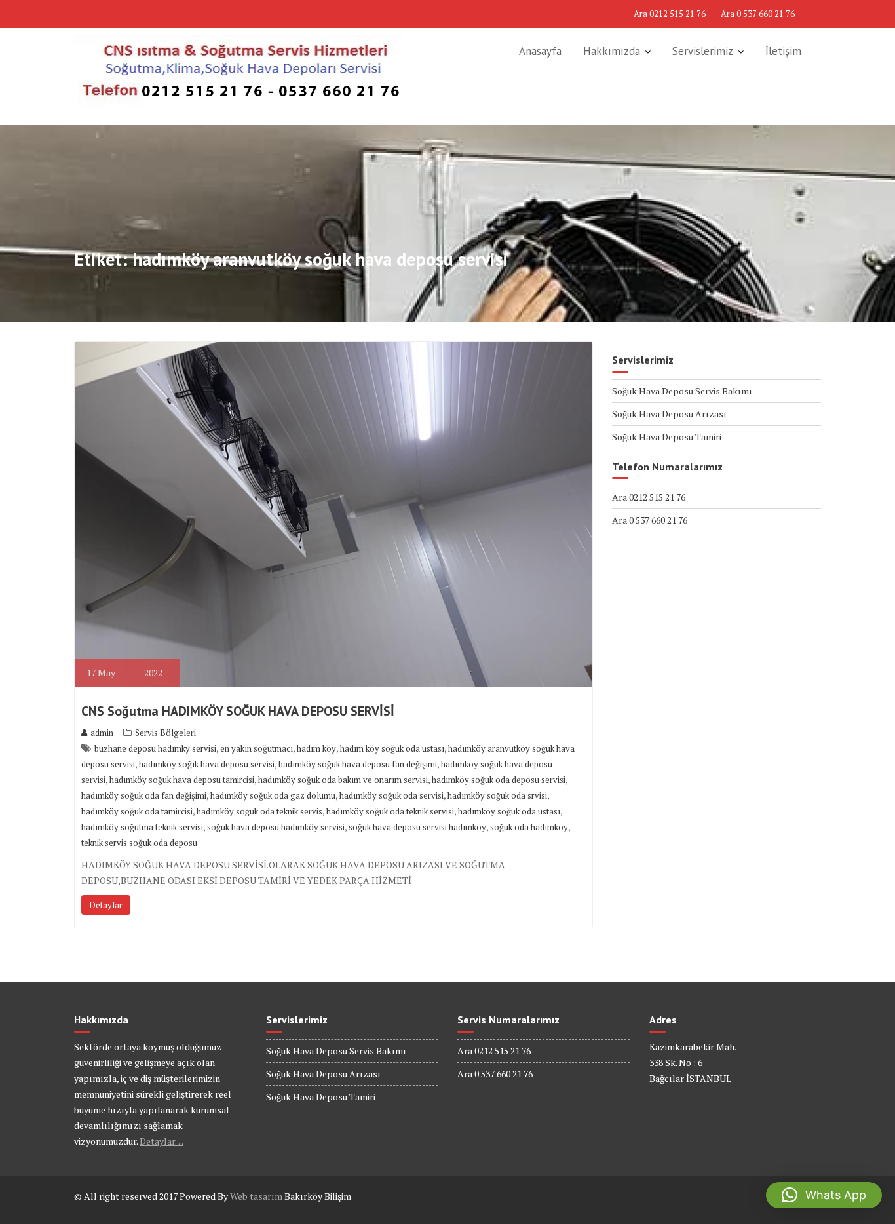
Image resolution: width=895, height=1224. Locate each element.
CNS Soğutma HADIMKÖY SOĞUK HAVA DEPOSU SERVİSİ (237, 710)
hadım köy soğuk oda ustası (392, 748)
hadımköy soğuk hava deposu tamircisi (181, 780)
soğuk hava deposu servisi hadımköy (417, 827)
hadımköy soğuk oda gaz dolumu (272, 795)
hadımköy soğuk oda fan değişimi (143, 795)
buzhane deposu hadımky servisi (155, 748)
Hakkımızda (611, 51)
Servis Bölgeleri (165, 732)
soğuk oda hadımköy (529, 827)
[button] (824, 1195)
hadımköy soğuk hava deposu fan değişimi (357, 764)
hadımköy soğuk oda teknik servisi (390, 811)
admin (101, 732)
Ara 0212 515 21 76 (670, 14)
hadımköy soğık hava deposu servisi (207, 764)
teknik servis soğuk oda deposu (139, 843)
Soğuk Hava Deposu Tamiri (666, 436)
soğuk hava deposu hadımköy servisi (276, 827)
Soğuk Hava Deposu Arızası (669, 414)
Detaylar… (161, 1141)
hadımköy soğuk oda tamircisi (137, 811)
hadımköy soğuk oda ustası (509, 811)
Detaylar (106, 905)
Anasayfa (540, 51)
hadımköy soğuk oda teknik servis (259, 811)
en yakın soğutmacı (256, 748)
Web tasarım (256, 1196)
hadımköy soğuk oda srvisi (497, 795)
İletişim (783, 51)
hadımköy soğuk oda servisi (391, 795)
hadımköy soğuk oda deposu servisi (498, 780)
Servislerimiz (702, 51)
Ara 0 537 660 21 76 (758, 14)
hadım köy (316, 748)
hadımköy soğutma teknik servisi (142, 827)
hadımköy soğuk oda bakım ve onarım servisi (343, 780)
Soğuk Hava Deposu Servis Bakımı (682, 391)
